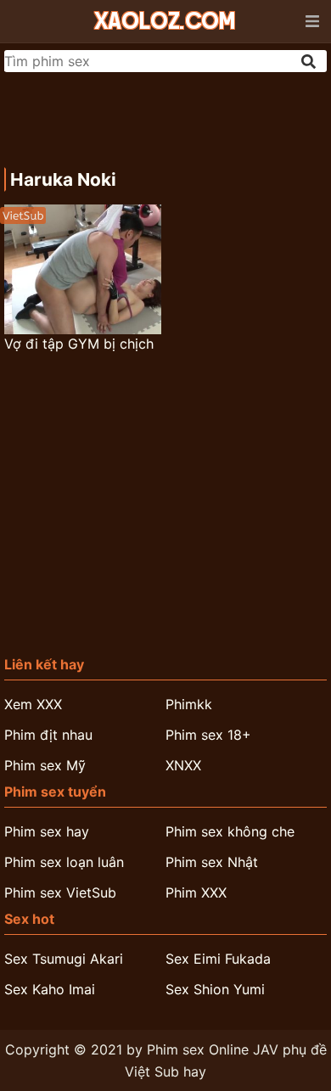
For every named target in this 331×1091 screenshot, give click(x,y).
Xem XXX (33, 704)
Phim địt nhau (48, 734)
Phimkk (189, 704)
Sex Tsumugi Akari (63, 958)
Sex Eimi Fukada (218, 958)
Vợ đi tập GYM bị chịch (79, 343)
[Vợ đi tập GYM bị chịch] (83, 269)
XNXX (183, 765)
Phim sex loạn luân (64, 861)
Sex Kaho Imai (49, 989)
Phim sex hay (46, 831)
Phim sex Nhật (212, 861)
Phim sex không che (230, 831)
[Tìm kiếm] (309, 61)
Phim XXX (196, 892)
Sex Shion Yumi (215, 989)
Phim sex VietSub (60, 892)
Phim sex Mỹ (45, 765)
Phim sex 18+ (208, 734)
